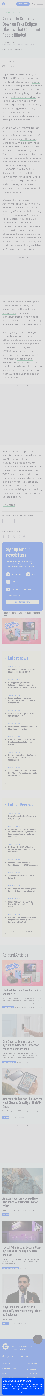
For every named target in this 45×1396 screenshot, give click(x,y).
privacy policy (27, 1388)
